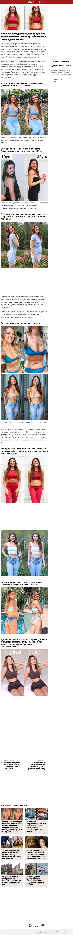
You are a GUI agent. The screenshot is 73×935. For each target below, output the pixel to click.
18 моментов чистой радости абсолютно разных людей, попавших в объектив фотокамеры (11, 854)
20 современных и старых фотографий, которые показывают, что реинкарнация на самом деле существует (36, 854)
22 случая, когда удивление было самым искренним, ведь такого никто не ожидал (36, 881)
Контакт (46, 932)
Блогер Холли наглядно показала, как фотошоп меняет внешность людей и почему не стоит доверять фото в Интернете (12, 827)
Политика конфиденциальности (57, 931)
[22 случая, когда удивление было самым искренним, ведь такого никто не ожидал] (36, 869)
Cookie (40, 932)
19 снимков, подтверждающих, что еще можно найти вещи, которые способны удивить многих (36, 827)
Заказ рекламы (42, 931)
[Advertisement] (24, 282)
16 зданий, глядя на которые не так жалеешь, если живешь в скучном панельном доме (12, 881)
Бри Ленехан (22, 61)
